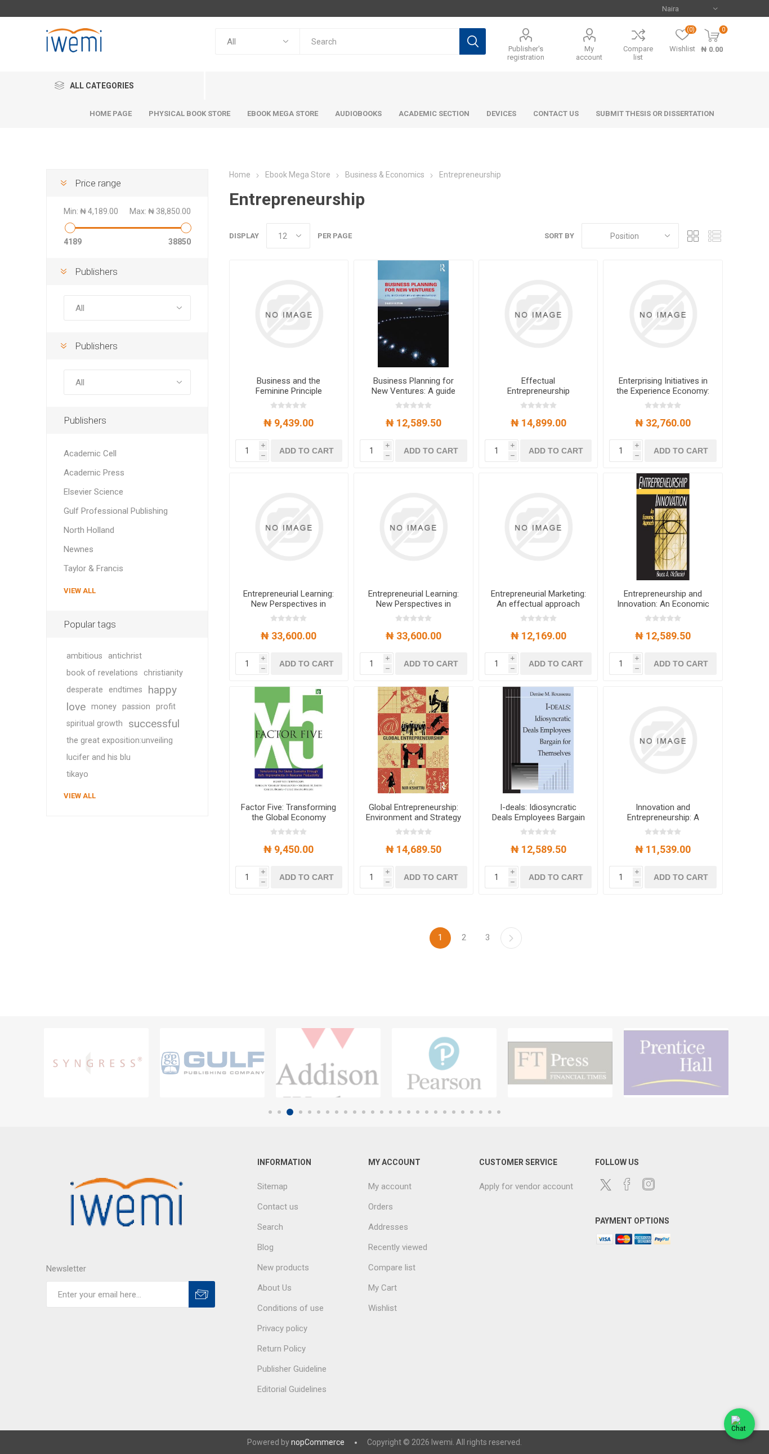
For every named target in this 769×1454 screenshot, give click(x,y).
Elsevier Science (93, 492)
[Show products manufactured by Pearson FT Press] (444, 1062)
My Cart (382, 1288)
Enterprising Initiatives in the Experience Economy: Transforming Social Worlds (662, 396)
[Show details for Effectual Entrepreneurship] (538, 313)
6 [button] (318, 1112)
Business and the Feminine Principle (289, 386)
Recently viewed (397, 1247)
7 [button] (327, 1112)
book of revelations (102, 673)
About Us (274, 1288)
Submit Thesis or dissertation (655, 113)
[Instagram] (649, 1184)
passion (136, 707)
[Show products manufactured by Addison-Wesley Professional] (328, 1062)
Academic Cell (90, 453)
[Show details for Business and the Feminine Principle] (289, 313)
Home (240, 174)
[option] (96, 1062)
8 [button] (336, 1112)
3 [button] (290, 1112)
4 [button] (300, 1112)
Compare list (638, 53)
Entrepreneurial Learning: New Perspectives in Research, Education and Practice (288, 609)
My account (589, 53)
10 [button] (354, 1112)
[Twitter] (606, 1185)
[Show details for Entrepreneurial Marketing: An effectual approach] (538, 526)
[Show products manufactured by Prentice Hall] (676, 1062)
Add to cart (306, 450)
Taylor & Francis (93, 568)
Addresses (388, 1227)
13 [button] (381, 1112)
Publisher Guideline (292, 1369)
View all (80, 590)
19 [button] (435, 1112)
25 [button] (489, 1112)
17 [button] (417, 1112)
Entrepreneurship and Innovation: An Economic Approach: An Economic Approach (663, 609)
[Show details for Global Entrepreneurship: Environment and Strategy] (413, 740)
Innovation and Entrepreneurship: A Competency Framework (663, 817)
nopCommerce (318, 1442)
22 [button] (462, 1112)
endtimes (125, 690)
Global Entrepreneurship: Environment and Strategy (413, 812)
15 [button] (399, 1112)
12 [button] (372, 1112)
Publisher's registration (525, 53)
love (76, 706)
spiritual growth (94, 723)
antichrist (125, 656)
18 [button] (426, 1112)
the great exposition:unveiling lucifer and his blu (119, 749)
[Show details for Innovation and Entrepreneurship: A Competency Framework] (662, 740)
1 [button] (270, 1112)
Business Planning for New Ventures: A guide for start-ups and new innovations (413, 396)
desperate (84, 690)
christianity (163, 673)
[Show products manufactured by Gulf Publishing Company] (212, 1062)
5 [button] (309, 1112)
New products (283, 1267)
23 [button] (471, 1112)
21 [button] (453, 1112)
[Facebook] (627, 1184)
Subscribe (202, 1294)
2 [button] (279, 1112)
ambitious (84, 656)
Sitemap (272, 1186)
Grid (693, 235)
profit (166, 707)
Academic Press (94, 473)
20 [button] (444, 1112)
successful (154, 723)
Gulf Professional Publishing (116, 511)
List (714, 235)
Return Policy (281, 1349)
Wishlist (382, 1308)
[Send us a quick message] (739, 1424)
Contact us (277, 1207)
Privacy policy (282, 1328)
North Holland (89, 530)
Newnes (78, 549)
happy (162, 689)
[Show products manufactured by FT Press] (560, 1062)
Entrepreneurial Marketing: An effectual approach (538, 599)
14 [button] (390, 1112)
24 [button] (480, 1112)
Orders (380, 1207)
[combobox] (379, 41)
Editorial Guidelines (292, 1389)
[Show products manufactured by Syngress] (96, 1062)
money (104, 707)
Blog (265, 1247)
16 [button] (408, 1112)
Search (472, 41)
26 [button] (498, 1112)
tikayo (77, 774)
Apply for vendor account (526, 1186)
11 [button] (363, 1112)
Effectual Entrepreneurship (538, 386)
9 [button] (345, 1112)
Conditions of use (290, 1308)
